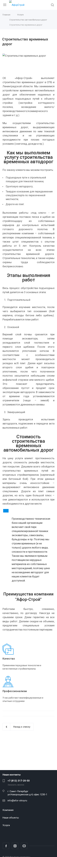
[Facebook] (6, 846)
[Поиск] (52, 5)
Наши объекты (11, 817)
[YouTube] (24, 846)
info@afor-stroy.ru (17, 800)
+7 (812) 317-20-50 (19, 780)
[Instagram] (15, 846)
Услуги (6, 825)
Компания (8, 810)
